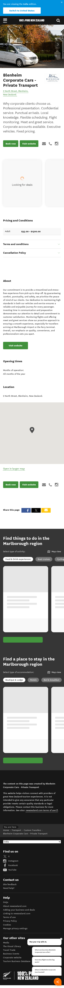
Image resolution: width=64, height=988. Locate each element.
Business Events (11, 953)
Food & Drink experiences (18, 559)
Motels (33, 680)
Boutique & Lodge (14, 680)
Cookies (7, 924)
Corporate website (12, 957)
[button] (5, 20)
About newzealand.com (14, 906)
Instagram (13, 861)
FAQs (5, 902)
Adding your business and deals (19, 910)
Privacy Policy (10, 921)
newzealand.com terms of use (42, 810)
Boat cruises (44, 559)
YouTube (12, 870)
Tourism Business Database (16, 961)
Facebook (13, 865)
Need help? (8, 888)
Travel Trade (9, 950)
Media (6, 942)
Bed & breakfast (51, 680)
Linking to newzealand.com (16, 913)
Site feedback (9, 884)
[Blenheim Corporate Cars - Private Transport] (52, 78)
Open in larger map (14, 468)
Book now (11, 143)
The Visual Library (12, 946)
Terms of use (9, 917)
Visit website (29, 143)
